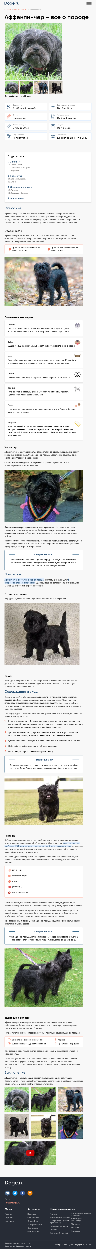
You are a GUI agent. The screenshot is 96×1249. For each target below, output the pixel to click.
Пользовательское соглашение (17, 1243)
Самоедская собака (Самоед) (81, 1214)
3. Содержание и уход (20, 187)
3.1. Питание (13, 190)
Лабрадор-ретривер (76, 1219)
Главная (8, 1214)
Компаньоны (33, 1217)
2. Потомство (15, 176)
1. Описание (14, 161)
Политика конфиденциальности (17, 1246)
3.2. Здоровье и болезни (18, 193)
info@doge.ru (12, 1202)
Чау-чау (75, 1227)
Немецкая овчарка (59, 1226)
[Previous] (9, 51)
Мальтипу (75, 1224)
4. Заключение (16, 198)
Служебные (33, 1221)
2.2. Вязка (12, 182)
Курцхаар (75, 1231)
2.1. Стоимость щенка (17, 179)
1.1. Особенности (15, 164)
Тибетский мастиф (59, 1233)
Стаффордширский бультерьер (59, 1221)
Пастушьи (32, 1214)
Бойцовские (33, 1231)
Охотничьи (33, 1228)
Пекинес (54, 1229)
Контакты (9, 1221)
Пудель (53, 1214)
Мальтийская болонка (60, 1217)
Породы (8, 1217)
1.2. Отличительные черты (19, 167)
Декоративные (35, 1224)
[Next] (58, 51)
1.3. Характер (13, 170)
